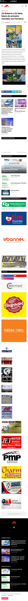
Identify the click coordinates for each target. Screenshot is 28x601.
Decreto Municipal (15, 175)
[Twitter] (13, 91)
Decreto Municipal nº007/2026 (18, 183)
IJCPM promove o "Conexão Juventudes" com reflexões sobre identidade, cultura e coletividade (7, 130)
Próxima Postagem (21, 152)
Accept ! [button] (5, 598)
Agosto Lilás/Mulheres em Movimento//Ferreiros (20, 110)
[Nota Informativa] (5, 192)
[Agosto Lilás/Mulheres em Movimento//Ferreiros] (21, 103)
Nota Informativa (15, 190)
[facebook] (7, 276)
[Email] (20, 91)
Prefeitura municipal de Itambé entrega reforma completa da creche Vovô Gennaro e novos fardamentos (7, 111)
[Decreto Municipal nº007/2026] (5, 185)
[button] (2, 6)
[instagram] (7, 278)
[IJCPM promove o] (7, 122)
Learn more (10, 595)
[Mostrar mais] (23, 91)
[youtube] (20, 276)
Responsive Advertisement (14, 513)
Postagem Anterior (6, 152)
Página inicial (4, 10)
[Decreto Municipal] (5, 178)
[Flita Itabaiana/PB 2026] (5, 571)
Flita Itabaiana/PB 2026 (16, 569)
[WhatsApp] (16, 91)
